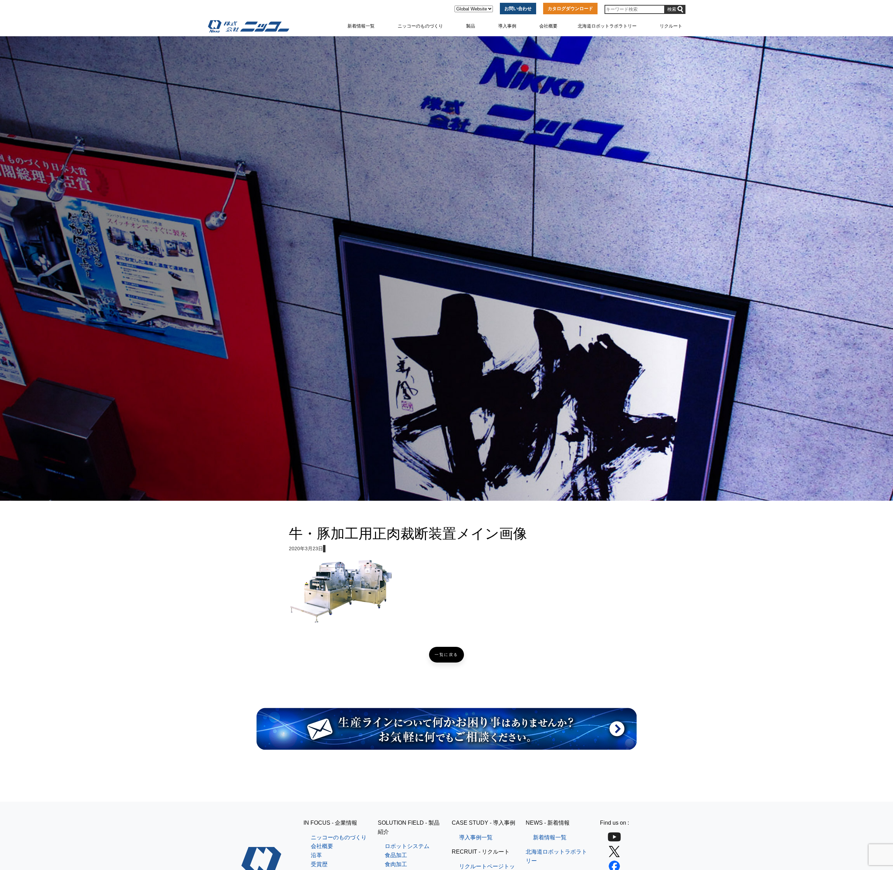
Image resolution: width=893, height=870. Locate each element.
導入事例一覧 (476, 837)
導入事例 (507, 26)
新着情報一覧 (361, 26)
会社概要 (548, 26)
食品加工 (396, 855)
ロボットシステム (407, 846)
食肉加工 (396, 864)
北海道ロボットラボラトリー (607, 26)
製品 (470, 26)
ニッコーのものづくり (420, 26)
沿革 (316, 855)
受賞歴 (319, 864)
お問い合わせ (518, 8)
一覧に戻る (446, 654)
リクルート (671, 26)
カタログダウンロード (570, 8)
